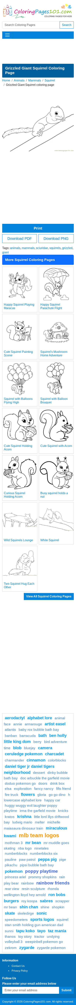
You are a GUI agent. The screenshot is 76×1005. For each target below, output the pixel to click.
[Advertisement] (38, 51)
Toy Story (25, 936)
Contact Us (18, 965)
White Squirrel (49, 540)
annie (17, 724)
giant (5, 252)
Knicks (63, 811)
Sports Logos (42, 919)
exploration (23, 789)
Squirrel (50, 80)
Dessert (39, 773)
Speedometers (16, 920)
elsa (8, 789)
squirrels (55, 248)
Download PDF (19, 239)
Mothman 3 (14, 843)
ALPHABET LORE (39, 718)
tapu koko (25, 931)
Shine (45, 907)
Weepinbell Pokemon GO (44, 942)
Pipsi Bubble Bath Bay (37, 865)
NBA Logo (25, 848)
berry (37, 742)
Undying (53, 936)
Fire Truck (11, 795)
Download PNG (56, 239)
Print (38, 228)
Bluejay (29, 748)
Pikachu (11, 865)
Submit (66, 990)
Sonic (42, 913)
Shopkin (58, 907)
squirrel (62, 920)
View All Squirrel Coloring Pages (48, 596)
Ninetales (41, 848)
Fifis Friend (63, 789)
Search (66, 24)
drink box (57, 783)
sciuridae (42, 248)
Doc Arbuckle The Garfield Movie (45, 778)
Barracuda (28, 736)
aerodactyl (15, 718)
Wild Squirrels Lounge (18, 540)
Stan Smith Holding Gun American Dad (34, 925)
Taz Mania (57, 931)
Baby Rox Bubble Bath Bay (39, 730)
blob (17, 748)
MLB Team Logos (39, 835)
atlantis (10, 730)
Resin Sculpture (33, 889)
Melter (40, 822)
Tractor (39, 936)
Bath (42, 735)
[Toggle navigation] (7, 35)
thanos (10, 936)
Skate (10, 913)
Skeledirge (26, 913)
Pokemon (14, 871)
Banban (11, 736)
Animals (19, 80)
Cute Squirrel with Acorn (56, 445)
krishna (24, 816)
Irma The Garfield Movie (38, 811)
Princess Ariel (15, 877)
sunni (9, 931)
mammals (28, 248)
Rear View (12, 889)
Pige (62, 859)
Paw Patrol (27, 859)
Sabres (46, 901)
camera (45, 748)
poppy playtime (41, 871)
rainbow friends (53, 882)
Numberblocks (16, 853)
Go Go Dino (57, 795)
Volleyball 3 (14, 942)
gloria (41, 795)
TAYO (41, 931)
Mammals (34, 80)
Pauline (10, 859)
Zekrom (11, 948)
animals (15, 248)
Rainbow (27, 883)
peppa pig (47, 859)
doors (42, 783)
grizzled (67, 248)
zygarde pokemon (51, 948)
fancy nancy (43, 789)
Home (6, 80)
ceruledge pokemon (23, 754)
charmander (14, 760)
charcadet (54, 754)
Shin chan (29, 907)
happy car (52, 800)
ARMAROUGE (33, 724)
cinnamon (36, 760)
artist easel (55, 724)
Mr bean (33, 842)
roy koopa (29, 901)
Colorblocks (57, 760)
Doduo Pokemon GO (20, 783)
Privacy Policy (20, 970)
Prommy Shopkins (42, 877)
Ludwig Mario (22, 822)
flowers (28, 794)
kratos (10, 817)
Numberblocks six (44, 853)
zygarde (26, 947)
